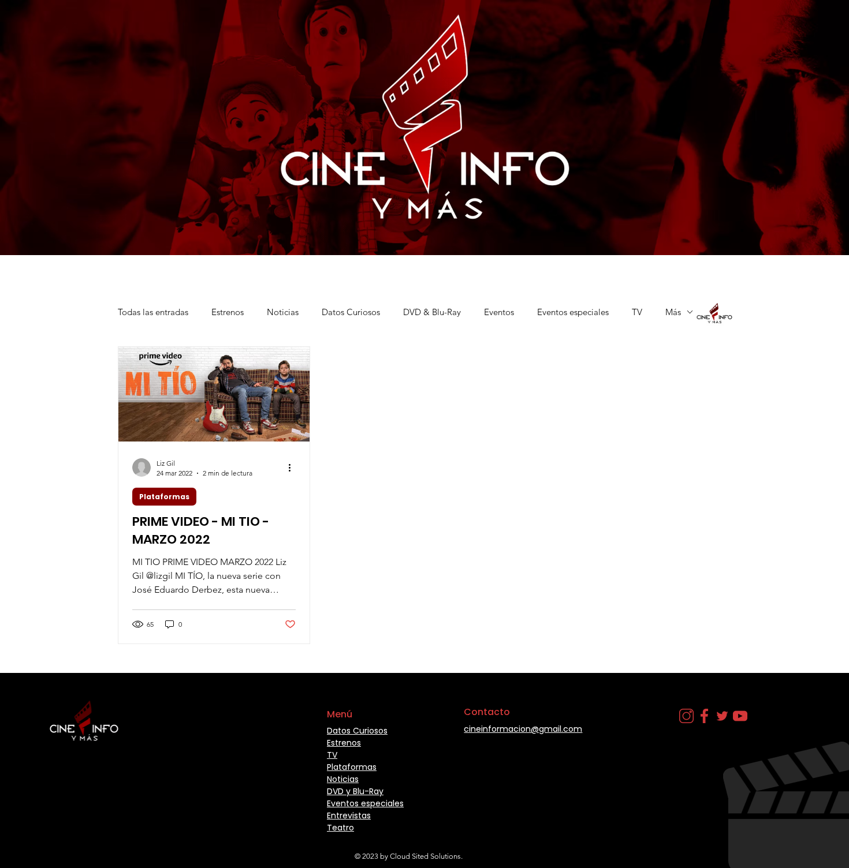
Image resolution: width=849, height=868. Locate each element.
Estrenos (227, 311)
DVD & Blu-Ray (432, 311)
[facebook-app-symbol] (704, 716)
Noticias (283, 311)
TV (637, 311)
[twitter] (722, 716)
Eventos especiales (573, 311)
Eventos (499, 311)
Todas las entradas (153, 311)
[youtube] (740, 716)
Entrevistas (349, 815)
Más (673, 311)
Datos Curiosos (351, 311)
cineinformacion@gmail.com (523, 729)
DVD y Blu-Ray (355, 791)
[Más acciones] (294, 467)
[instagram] (686, 716)
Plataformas (164, 497)
